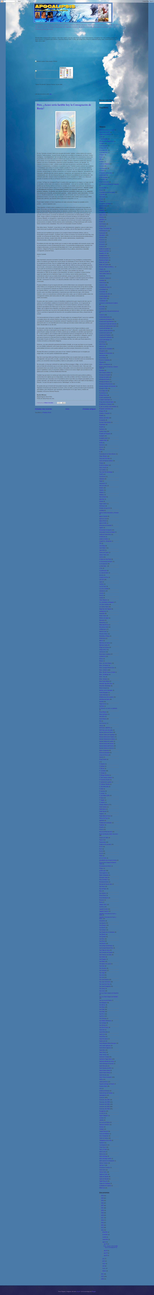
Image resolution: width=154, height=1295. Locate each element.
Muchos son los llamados (105, 690)
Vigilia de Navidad (104, 1176)
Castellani (101, 280)
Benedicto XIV (103, 253)
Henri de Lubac (103, 485)
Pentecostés (102, 842)
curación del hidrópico (105, 328)
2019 (102, 1212)
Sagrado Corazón (103, 911)
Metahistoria (102, 638)
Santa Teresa (102, 1052)
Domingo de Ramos (104, 381)
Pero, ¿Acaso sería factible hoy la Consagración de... (111, 1246)
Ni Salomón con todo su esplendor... (108, 708)
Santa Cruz (102, 1034)
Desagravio (102, 351)
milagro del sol (103, 649)
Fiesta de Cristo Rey (104, 458)
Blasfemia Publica (104, 260)
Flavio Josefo (102, 467)
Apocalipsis (102, 235)
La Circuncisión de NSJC (105, 561)
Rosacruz (101, 900)
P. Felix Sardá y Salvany (105, 777)
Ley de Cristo (102, 586)
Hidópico (101, 492)
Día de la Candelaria (104, 360)
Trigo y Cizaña (103, 1149)
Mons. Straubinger (104, 674)
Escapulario (102, 420)
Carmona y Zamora (104, 278)
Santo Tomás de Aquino (105, 1077)
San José (101, 975)
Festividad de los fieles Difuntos (107, 454)
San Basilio (102, 927)
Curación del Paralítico (105, 335)
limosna (101, 595)
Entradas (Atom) (47, 412)
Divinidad (101, 370)
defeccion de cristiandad (105, 348)
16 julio (101, 157)
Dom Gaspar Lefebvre (105, 372)
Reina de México (103, 879)
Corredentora (102, 300)
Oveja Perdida (103, 759)
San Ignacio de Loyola (105, 963)
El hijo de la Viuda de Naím (106, 402)
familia (101, 442)
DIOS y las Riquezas (104, 364)
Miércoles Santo (103, 645)
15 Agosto (101, 154)
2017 (102, 1217)
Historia (101, 501)
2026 (102, 1195)
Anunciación (102, 233)
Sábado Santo (103, 904)
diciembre (105, 1232)
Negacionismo (103, 703)
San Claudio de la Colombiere (107, 932)
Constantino (102, 291)
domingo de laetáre (104, 377)
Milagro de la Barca (104, 647)
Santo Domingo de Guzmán (106, 1063)
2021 (102, 1208)
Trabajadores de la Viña (105, 1140)
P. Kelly (101, 788)
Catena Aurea (102, 282)
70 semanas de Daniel (105, 203)
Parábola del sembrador (105, 822)
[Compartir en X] (61, 403)
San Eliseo (102, 941)
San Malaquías (103, 1002)
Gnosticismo (102, 476)
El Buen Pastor (103, 395)
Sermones (102, 1097)
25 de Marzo (102, 179)
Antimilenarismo (103, 230)
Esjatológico (102, 424)
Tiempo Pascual (103, 1131)
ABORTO (101, 208)
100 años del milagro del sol (106, 141)
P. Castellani (102, 770)
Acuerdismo (102, 212)
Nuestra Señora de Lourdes (106, 741)
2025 (102, 1198)
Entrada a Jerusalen (104, 413)
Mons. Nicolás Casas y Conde (107, 672)
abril (103, 1266)
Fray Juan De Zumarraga (105, 472)
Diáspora (101, 362)
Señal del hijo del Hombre (105, 1093)
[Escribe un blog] (59, 403)
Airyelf (78, 1291)
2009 (102, 1279)
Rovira (101, 902)
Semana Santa (103, 1086)
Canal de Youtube (103, 271)
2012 (102, 1230)
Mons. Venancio (103, 679)
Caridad (101, 276)
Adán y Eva (102, 215)
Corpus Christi (103, 298)
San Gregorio (102, 959)
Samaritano (102, 920)
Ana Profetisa (102, 224)
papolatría (101, 820)
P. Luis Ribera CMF (104, 795)
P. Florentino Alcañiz (104, 779)
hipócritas (101, 499)
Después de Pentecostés (105, 353)
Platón (101, 855)
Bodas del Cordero (104, 264)
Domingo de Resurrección (106, 384)
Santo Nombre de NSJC (105, 1068)
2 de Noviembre (103, 168)
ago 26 (106, 1250)
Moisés (101, 661)
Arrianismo (102, 239)
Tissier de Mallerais (104, 1133)
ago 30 (106, 1244)
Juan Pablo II (102, 548)
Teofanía (101, 1127)
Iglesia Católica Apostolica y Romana (109, 512)
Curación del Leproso (104, 332)
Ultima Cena (102, 1151)
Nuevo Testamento (104, 750)
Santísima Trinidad (104, 1057)
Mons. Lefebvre (103, 670)
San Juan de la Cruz (104, 984)
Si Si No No (102, 1113)
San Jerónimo (102, 970)
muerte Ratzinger (103, 695)
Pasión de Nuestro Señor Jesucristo (108, 834)
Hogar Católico (103, 503)
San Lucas (102, 991)
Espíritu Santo (103, 431)
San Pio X (102, 1016)
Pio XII (101, 853)
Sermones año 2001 (104, 1104)
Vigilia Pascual (103, 1181)
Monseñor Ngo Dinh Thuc (105, 683)
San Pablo (102, 1009)
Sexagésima (102, 1111)
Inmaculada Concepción (105, 530)
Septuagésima (103, 1095)
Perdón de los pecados (105, 844)
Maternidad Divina (104, 624)
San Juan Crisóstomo (104, 981)
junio (103, 1261)
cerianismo (102, 285)
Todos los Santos (103, 1138)
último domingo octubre (105, 1158)
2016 (102, 1220)
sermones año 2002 (104, 1106)
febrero (104, 1271)
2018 (102, 1215)
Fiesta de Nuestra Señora (105, 460)
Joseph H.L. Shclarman (105, 541)
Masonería (102, 620)
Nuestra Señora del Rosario (106, 746)
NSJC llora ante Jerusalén (106, 730)
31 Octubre (102, 194)
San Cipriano (102, 930)
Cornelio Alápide (103, 296)
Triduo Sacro (102, 1147)
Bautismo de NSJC (104, 251)
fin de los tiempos (103, 465)
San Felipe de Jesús (104, 950)
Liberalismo (102, 591)
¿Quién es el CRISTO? (105, 134)
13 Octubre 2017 (103, 152)
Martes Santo (102, 615)
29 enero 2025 (103, 187)
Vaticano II (102, 1165)
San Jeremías (102, 968)
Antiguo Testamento (104, 228)
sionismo (101, 1118)
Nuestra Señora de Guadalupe (107, 734)
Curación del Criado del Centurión (107, 324)
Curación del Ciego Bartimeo (106, 321)
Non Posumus (103, 723)
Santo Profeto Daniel (104, 1072)
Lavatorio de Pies (103, 577)
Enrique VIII (102, 411)
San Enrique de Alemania (105, 945)
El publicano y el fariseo (105, 404)
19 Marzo (101, 161)
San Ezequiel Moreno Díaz (106, 948)
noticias (101, 725)
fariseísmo (102, 445)
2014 (102, 1225)
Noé (100, 721)
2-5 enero (101, 170)
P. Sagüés (102, 800)
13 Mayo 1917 (103, 148)
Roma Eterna (102, 895)
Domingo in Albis (103, 388)
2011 (102, 1274)
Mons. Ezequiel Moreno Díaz (106, 667)
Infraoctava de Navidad (105, 525)
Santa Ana (102, 1029)
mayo (104, 1263)
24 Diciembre (102, 175)
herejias (101, 487)
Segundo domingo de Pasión (106, 1084)
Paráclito (101, 827)
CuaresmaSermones (104, 317)
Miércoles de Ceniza (104, 643)
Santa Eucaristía (103, 1038)
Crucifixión (102, 309)
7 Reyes (101, 201)
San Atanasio (102, 925)
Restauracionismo (104, 882)
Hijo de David (102, 497)
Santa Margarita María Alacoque (107, 1043)
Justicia (101, 557)
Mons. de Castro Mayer (105, 663)
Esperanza (102, 429)
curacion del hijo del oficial (106, 330)
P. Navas (101, 798)
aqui (50, 94)
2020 (102, 1210)
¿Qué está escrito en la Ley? (106, 130)
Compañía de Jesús (104, 287)
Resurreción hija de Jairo (105, 884)
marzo (104, 1268)
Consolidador (102, 289)
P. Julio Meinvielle (104, 786)
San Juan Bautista (104, 979)
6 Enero (101, 199)
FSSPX (101, 474)
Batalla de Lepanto (104, 248)
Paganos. (101, 813)
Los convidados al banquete (106, 602)
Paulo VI (101, 840)
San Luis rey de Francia (105, 1000)
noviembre (105, 1234)
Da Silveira (102, 342)
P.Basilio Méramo (103, 804)
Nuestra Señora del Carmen (106, 743)
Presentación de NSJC (105, 866)
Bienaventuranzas (104, 257)
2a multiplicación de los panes (107, 192)
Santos (101, 1079)
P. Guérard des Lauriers (105, 782)
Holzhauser (102, 506)
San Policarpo (102, 1018)
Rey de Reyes (103, 888)
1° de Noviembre (103, 139)
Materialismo (102, 622)
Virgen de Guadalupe (104, 1183)
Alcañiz (101, 221)
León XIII (101, 579)
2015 (102, 1222)
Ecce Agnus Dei (103, 390)
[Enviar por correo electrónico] (58, 403)
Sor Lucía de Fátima (104, 1122)
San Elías (101, 939)
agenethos (102, 219)
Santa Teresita (103, 1054)
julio (103, 1258)
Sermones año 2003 (104, 1108)
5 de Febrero (102, 197)
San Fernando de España (105, 952)
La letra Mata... (103, 566)
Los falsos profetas (104, 604)
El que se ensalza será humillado (107, 406)
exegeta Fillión (103, 440)
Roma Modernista (103, 897)
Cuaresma (102, 314)
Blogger (94, 1291)
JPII (100, 543)
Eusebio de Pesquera (104, 433)
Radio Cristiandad (103, 875)
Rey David (102, 886)
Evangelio (101, 436)
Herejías (101, 490)
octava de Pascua (104, 755)
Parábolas (101, 825)
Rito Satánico (102, 893)
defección (101, 346)
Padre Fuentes (103, 807)
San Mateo (102, 1007)
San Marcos (102, 1005)
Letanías (101, 584)
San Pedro (102, 1011)
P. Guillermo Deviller (104, 784)
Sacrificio (101, 906)
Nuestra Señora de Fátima (106, 732)
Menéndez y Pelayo (104, 636)
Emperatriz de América (105, 408)
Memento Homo (103, 633)
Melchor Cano (102, 631)
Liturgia (101, 597)
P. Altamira (102, 764)
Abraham (101, 210)
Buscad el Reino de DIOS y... (107, 267)
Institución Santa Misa (105, 534)
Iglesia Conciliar (103, 516)
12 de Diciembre (103, 145)
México (101, 640)
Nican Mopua (102, 712)
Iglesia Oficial (102, 521)
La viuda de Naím (103, 572)
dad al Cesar (102, 344)
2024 (102, 1200)
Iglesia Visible (102, 523)
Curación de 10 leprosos (105, 319)
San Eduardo (102, 936)
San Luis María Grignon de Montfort (108, 996)
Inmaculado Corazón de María (107, 532)
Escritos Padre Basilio (105, 422)
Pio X (100, 849)
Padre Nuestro (103, 811)
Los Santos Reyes (104, 606)
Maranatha (102, 613)
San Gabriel (102, 957)
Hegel (100, 481)
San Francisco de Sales (105, 954)
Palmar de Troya (103, 818)
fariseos (101, 447)
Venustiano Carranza (104, 1167)
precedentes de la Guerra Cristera (108, 860)
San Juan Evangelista (105, 986)
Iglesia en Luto (103, 518)
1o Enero (101, 166)
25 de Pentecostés (104, 182)
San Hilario (102, 961)
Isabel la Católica (103, 539)
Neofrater (101, 706)
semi (100, 1088)
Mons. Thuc (102, 676)
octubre (104, 1237)
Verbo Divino (102, 1169)
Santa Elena (102, 1036)
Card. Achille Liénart (104, 273)
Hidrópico (101, 494)
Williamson (102, 1188)
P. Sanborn (102, 802)
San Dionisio (102, 934)
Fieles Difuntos (103, 456)
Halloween (102, 479)
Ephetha (101, 415)
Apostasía (102, 237)
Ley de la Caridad (103, 588)
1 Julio (101, 136)
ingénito (101, 527)
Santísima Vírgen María (105, 1059)
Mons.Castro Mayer (104, 681)
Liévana (101, 593)
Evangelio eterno (103, 438)
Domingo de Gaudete (104, 375)
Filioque (101, 463)
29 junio (101, 190)
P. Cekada (102, 773)
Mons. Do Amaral (103, 665)
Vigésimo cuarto (103, 1174)
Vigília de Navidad (104, 1179)
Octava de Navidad (104, 752)
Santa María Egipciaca (105, 1047)
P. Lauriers (102, 793)
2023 (102, 1203)
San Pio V (102, 1014)
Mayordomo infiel (103, 627)
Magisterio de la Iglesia (105, 609)
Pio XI (100, 851)
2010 (102, 1276)
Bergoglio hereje (103, 255)
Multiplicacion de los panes (106, 697)
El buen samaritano (104, 397)
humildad (101, 510)
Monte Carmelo (103, 688)
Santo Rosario (103, 1075)
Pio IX (100, 846)
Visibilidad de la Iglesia (105, 1185)
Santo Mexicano (103, 1066)
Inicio (67, 409)
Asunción (101, 246)
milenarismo (102, 652)
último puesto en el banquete (106, 1160)
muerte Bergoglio (103, 692)
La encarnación (103, 563)
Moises (101, 658)
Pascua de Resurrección (105, 831)
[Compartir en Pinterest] (65, 403)
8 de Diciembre (103, 205)
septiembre (105, 1239)
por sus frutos (102, 858)
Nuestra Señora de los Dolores (107, 739)
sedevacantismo (103, 1081)
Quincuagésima (103, 873)
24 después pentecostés (105, 173)
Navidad (101, 701)
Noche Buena (102, 718)
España (101, 427)
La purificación (103, 570)
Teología (101, 1129)
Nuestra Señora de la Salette (106, 737)
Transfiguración (103, 1145)
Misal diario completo (104, 654)
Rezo (100, 891)
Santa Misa (102, 1050)
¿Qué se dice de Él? (104, 132)
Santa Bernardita (103, 1032)
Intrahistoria (102, 536)
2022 (102, 1205)
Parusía (101, 829)
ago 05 (106, 1255)
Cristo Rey (102, 306)
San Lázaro (102, 988)
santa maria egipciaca (105, 1045)
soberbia (101, 1120)
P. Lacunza (102, 791)
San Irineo (102, 966)
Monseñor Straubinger (105, 685)
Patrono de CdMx (103, 837)
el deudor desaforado (104, 399)
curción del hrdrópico (104, 339)
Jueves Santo (102, 554)
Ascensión (102, 244)
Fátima (101, 449)
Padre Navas (102, 809)
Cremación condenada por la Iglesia (108, 303)
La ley (100, 568)
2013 (102, 1227)
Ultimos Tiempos (103, 1163)
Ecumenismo (102, 393)
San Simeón (102, 1025)
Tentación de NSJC (104, 1124)
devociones (102, 355)
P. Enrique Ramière (104, 775)
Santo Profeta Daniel (104, 1070)
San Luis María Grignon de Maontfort (108, 993)
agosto (104, 1242)
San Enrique (102, 943)
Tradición (101, 1142)
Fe (100, 451)
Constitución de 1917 (104, 294)
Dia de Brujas (102, 357)
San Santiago (102, 1023)
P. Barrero (101, 768)
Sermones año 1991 (104, 1099)
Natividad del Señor (104, 699)
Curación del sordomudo (105, 337)
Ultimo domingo (103, 1156)
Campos (101, 269)
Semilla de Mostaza (104, 1090)
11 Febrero (102, 143)
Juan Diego (102, 545)
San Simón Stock (103, 1027)
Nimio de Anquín (103, 714)
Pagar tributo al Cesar (105, 816)
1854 (100, 159)
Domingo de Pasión (104, 379)
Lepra (100, 582)
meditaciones (102, 629)
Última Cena (102, 1154)
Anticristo (101, 226)
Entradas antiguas (89, 409)
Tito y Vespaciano (104, 1136)
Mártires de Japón (104, 618)
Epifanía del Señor (104, 417)
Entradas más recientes (43, 409)
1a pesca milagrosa (104, 163)
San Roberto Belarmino (105, 1020)
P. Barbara (102, 766)
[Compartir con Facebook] (63, 403)
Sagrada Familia (103, 909)
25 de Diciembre (103, 177)
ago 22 (106, 1253)
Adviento (101, 217)
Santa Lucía (102, 1041)
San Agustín (102, 923)
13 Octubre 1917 (103, 150)
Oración (101, 757)
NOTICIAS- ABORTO (104, 727)
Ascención (102, 242)
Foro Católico (102, 469)
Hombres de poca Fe (104, 508)
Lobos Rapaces (103, 600)
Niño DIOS (102, 716)
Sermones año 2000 (104, 1102)
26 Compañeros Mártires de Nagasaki (109, 184)
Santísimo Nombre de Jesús (106, 1061)
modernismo (102, 656)
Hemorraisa (102, 483)
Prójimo (101, 868)
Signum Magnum (103, 1115)
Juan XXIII (102, 550)
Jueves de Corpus (104, 552)
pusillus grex (102, 870)
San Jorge (102, 972)
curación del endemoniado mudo (107, 326)
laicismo (101, 575)
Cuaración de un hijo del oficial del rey (109, 311)
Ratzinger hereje (103, 877)
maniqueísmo (102, 611)
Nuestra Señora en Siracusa (106, 748)
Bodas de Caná (103, 262)
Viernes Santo (103, 1172)
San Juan (101, 977)
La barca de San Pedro (105, 559)
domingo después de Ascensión (107, 386)
